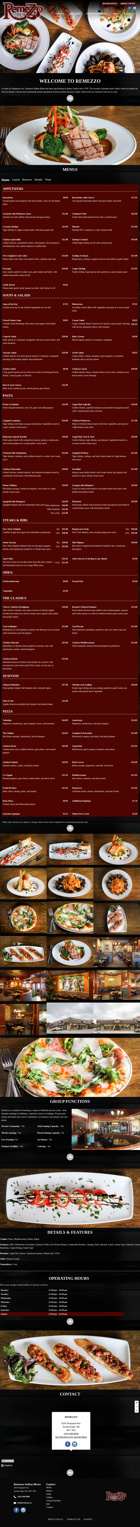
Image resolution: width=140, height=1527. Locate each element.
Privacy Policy (55, 1519)
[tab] (6, 179)
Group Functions (53, 1500)
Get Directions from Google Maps (71, 1436)
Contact (49, 1507)
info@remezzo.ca (25, 1503)
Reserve (88, 1519)
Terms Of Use (73, 1519)
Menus (49, 1491)
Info (48, 1504)
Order (48, 1494)
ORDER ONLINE (127, 3)
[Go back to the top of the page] (70, 98)
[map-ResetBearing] (137, 1411)
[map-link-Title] (7, 1465)
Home (49, 1487)
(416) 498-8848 (71, 1433)
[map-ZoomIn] (137, 1403)
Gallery (49, 1497)
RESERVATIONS (110, 3)
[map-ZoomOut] (137, 1407)
